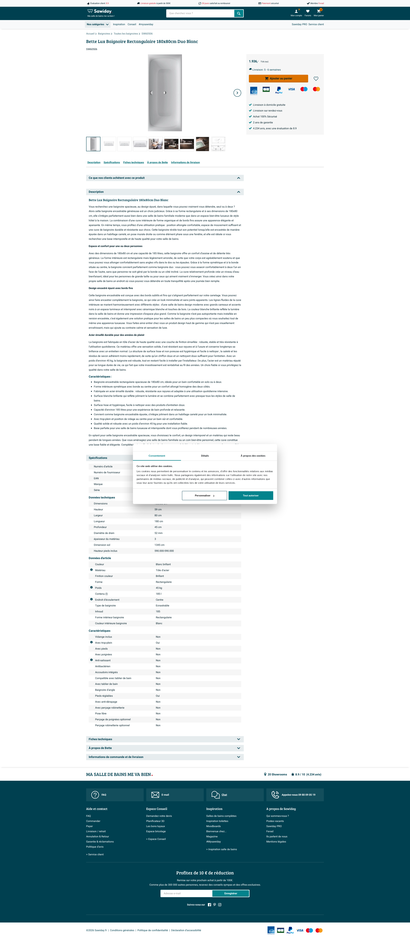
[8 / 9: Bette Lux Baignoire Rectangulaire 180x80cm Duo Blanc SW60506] (202, 144)
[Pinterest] (215, 905)
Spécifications (112, 162)
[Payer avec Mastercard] (316, 89)
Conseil (132, 24)
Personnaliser (202, 495)
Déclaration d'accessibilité (186, 930)
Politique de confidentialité (152, 930)
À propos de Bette (157, 162)
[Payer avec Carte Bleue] (266, 89)
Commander (93, 821)
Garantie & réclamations (100, 842)
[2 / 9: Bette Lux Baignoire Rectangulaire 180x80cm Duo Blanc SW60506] (109, 144)
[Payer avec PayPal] (278, 90)
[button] (316, 79)
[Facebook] (209, 905)
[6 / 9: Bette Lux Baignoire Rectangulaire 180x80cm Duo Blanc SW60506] (171, 144)
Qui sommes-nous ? (277, 816)
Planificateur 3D (155, 821)
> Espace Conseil (156, 839)
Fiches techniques (133, 162)
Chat (224, 795)
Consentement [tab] (157, 455)
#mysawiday (146, 24)
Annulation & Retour (97, 836)
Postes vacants (275, 821)
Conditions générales (122, 930)
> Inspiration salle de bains (221, 849)
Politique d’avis (94, 847)
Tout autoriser (251, 495)
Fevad (269, 831)
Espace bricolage (156, 831)
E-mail (165, 795)
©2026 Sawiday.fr (96, 930)
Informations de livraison (185, 162)
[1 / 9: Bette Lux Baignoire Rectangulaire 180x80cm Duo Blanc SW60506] (93, 144)
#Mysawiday (213, 842)
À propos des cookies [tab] (253, 455)
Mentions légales (276, 842)
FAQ (104, 795)
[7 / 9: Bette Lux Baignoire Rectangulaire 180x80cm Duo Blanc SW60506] (187, 144)
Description (93, 162)
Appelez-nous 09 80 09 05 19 (298, 795)
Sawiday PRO (299, 24)
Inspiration (119, 24)
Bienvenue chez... (216, 831)
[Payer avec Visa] (291, 89)
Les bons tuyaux (155, 826)
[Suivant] (237, 93)
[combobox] (200, 13)
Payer (89, 826)
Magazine (212, 836)
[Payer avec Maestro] (304, 89)
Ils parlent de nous (276, 836)
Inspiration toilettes (217, 821)
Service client (316, 24)
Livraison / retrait (96, 831)
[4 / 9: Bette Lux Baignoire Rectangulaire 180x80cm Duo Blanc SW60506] (140, 144)
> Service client (95, 854)
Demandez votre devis (159, 816)
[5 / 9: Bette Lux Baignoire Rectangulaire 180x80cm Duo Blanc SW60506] (156, 144)
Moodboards (213, 826)
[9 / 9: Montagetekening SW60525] (218, 144)
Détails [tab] (205, 455)
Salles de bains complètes (221, 816)
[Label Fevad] (253, 91)
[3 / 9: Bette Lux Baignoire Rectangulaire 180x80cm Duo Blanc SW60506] (124, 144)
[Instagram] (220, 905)
